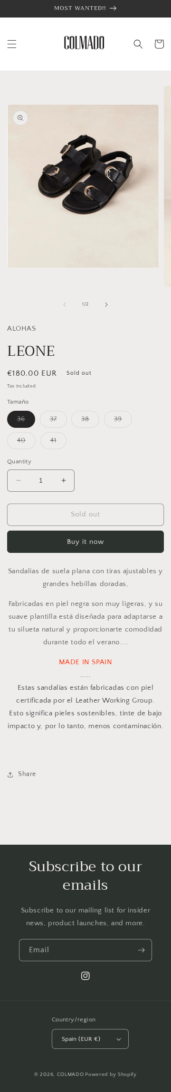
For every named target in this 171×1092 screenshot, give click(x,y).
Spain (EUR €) (81, 1039)
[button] (11, 44)
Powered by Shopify (111, 1074)
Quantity (19, 461)
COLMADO (70, 1074)
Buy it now (85, 542)
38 (90, 421)
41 (58, 442)
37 (58, 421)
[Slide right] (106, 304)
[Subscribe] (141, 950)
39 (123, 421)
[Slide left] (64, 304)
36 (26, 421)
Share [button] (27, 774)
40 (26, 442)
